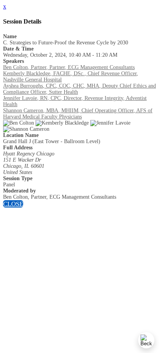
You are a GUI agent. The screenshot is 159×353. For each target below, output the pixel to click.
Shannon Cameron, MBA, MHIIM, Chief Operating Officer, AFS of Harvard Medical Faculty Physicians (77, 114)
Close (13, 204)
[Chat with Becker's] (146, 340)
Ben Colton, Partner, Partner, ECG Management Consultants (69, 67)
